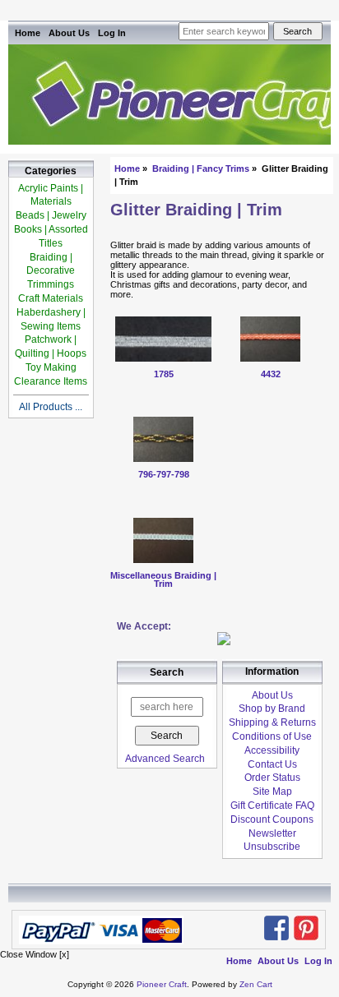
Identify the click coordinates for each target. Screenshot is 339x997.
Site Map (272, 791)
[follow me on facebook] (276, 928)
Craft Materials (50, 298)
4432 (271, 374)
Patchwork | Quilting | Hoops (50, 346)
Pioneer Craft (162, 984)
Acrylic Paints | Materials (50, 195)
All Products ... (50, 407)
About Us (69, 33)
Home (27, 33)
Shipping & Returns (272, 722)
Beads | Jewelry (51, 215)
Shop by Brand (272, 708)
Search (166, 673)
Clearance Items (50, 381)
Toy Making (51, 367)
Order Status (272, 777)
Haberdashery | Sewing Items (51, 319)
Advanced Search (165, 758)
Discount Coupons (271, 819)
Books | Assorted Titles (51, 236)
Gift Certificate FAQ (272, 805)
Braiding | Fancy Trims (200, 168)
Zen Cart (255, 984)
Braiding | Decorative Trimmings (50, 271)
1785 (164, 374)
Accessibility (272, 750)
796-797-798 (163, 474)
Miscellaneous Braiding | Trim (163, 579)
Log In (112, 33)
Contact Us (272, 764)
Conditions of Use (272, 736)
